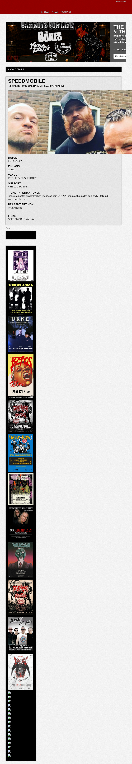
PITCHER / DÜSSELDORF (22, 178)
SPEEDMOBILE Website (21, 219)
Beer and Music (27, 7)
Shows (45, 12)
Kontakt (66, 12)
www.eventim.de (16, 199)
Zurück (9, 228)
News (55, 12)
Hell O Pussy (18, 186)
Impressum (121, 2)
